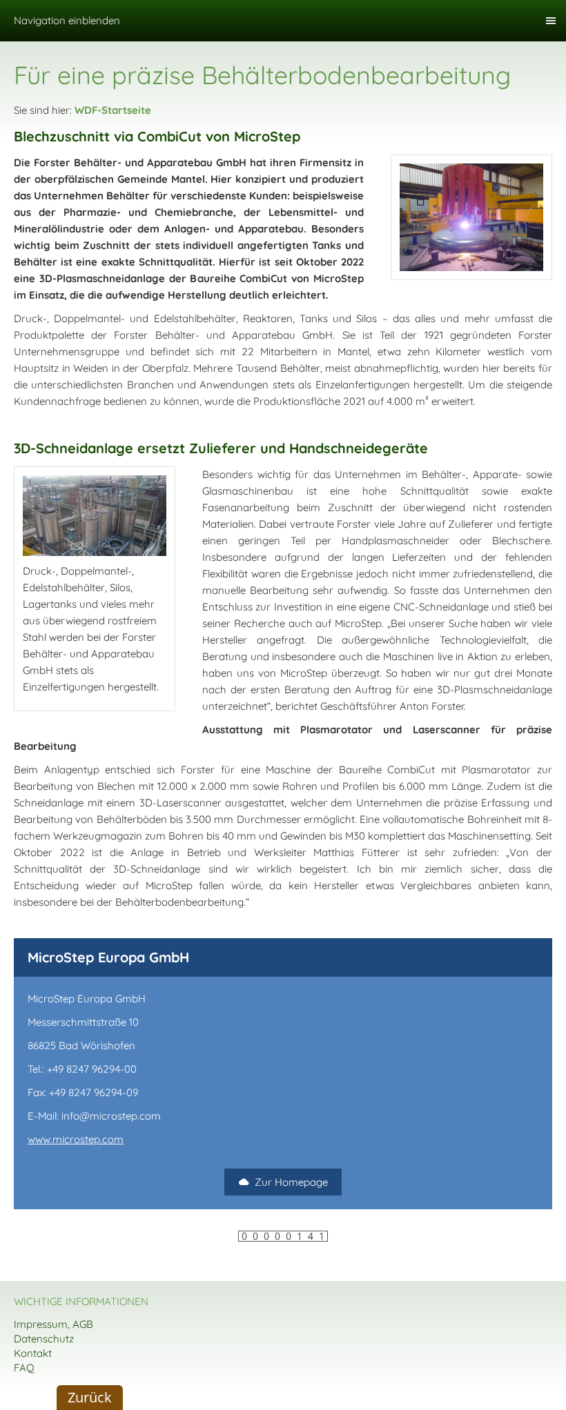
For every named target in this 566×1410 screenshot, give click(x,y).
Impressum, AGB (53, 1324)
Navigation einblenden (67, 20)
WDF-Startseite (113, 110)
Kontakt (33, 1353)
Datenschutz (44, 1338)
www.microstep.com (76, 1139)
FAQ (24, 1367)
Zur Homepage (291, 1182)
